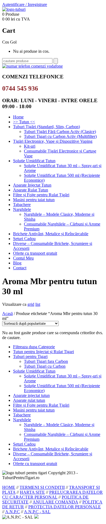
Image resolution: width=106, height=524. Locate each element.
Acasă (7, 313)
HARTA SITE (32, 492)
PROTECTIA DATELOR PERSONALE (64, 507)
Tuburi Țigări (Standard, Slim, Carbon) (46, 126)
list (37, 304)
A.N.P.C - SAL (37, 511)
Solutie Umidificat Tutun (34, 160)
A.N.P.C (12, 511)
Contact (19, 268)
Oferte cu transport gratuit (35, 253)
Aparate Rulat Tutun (30, 190)
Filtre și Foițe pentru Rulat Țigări (41, 195)
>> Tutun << (24, 122)
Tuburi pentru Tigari (30, 356)
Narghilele (22, 209)
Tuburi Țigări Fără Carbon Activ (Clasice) (60, 131)
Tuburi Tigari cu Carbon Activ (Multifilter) (60, 136)
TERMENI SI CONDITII (42, 487)
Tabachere (22, 204)
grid (30, 304)
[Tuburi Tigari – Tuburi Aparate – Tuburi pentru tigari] (14, 9)
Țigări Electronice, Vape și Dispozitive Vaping (52, 141)
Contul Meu (23, 258)
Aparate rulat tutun (29, 400)
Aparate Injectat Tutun (32, 185)
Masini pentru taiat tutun (34, 199)
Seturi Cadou (24, 238)
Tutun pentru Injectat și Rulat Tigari (43, 351)
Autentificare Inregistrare (24, 4)
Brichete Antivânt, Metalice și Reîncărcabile (50, 233)
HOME (8, 487)
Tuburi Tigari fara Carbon (46, 361)
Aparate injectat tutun (31, 395)
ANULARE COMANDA (55, 502)
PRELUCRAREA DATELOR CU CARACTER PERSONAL (52, 494)
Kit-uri (29, 146)
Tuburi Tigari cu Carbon (45, 366)
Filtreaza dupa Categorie (34, 346)
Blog (17, 263)
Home (18, 117)
